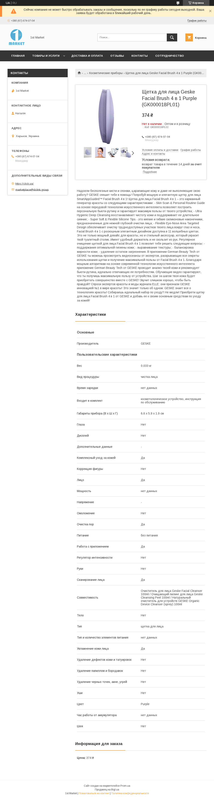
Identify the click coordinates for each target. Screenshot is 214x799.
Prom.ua (125, 785)
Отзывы (117, 55)
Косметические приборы (106, 73)
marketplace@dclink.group (32, 189)
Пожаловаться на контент (94, 793)
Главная (18, 55)
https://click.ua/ (24, 183)
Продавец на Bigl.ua (107, 789)
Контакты (139, 55)
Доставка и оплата (87, 55)
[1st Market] (16, 45)
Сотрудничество (169, 55)
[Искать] (172, 37)
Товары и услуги (46, 55)
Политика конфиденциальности (130, 793)
